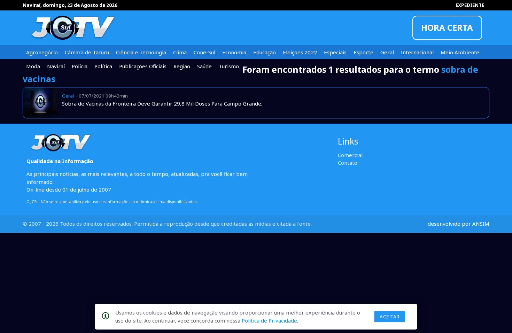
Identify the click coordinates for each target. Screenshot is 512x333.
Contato (347, 162)
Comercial (350, 155)
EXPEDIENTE (470, 5)
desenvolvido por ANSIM (458, 223)
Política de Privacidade (269, 320)
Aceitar (389, 316)
